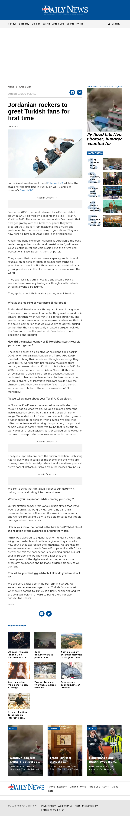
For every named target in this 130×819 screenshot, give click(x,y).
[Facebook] (72, 92)
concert (11, 604)
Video (115, 787)
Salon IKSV (26, 190)
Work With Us (65, 806)
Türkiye (12, 24)
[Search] (109, 23)
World (46, 24)
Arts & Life (58, 24)
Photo (79, 24)
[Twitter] (79, 92)
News (11, 87)
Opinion (36, 24)
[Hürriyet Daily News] (65, 10)
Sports (70, 24)
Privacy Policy (48, 806)
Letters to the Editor (52, 810)
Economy (24, 24)
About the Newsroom (86, 806)
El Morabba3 (55, 183)
